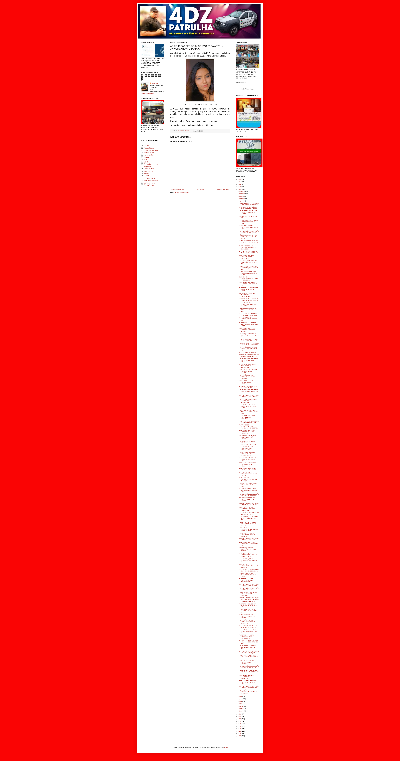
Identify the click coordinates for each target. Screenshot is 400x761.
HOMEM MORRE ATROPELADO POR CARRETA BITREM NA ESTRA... (248, 523)
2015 (239, 728)
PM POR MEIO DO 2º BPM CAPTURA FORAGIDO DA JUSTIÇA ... (247, 534)
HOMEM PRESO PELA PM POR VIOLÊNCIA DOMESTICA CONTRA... (248, 212)
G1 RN (146, 162)
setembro (242, 198)
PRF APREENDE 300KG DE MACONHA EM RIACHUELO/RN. (247, 295)
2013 (239, 733)
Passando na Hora (151, 150)
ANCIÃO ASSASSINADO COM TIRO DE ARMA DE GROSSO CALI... (248, 605)
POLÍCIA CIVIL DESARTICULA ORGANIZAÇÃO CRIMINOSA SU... (248, 560)
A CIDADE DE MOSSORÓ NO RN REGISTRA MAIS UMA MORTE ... (248, 242)
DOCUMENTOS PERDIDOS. (247, 601)
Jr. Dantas (180, 130)
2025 (239, 182)
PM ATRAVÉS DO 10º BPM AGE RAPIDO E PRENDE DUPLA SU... (248, 348)
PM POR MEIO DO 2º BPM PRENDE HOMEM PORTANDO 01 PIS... (248, 227)
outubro (241, 196)
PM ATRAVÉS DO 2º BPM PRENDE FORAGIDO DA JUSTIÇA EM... (247, 622)
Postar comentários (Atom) (182, 192)
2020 (239, 716)
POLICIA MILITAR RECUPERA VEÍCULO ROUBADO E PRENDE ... (247, 499)
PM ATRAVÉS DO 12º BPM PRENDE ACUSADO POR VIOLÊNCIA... (247, 662)
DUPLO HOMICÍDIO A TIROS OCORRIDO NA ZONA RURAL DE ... (248, 611)
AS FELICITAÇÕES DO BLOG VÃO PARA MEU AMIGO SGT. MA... (249, 666)
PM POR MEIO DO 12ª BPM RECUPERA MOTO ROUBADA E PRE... (248, 284)
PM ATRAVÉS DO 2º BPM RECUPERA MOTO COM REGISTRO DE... (247, 509)
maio (240, 701)
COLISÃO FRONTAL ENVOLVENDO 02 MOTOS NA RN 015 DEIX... (248, 304)
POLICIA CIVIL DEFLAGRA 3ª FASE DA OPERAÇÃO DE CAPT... (247, 459)
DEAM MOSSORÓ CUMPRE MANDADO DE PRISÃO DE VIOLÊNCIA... (247, 575)
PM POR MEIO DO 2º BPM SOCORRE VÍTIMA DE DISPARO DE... (246, 677)
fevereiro (242, 708)
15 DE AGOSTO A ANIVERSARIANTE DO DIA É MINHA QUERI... (248, 479)
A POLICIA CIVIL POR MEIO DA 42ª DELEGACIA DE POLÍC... (248, 626)
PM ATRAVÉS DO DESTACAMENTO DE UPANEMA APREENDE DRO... (248, 426)
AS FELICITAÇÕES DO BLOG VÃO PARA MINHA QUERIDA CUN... (249, 585)
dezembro (242, 191)
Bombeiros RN (149, 178)
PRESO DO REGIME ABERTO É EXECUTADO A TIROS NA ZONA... (248, 682)
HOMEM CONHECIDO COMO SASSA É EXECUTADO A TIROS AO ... (249, 335)
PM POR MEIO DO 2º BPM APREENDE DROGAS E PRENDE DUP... (246, 636)
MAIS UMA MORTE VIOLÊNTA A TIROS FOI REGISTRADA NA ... (248, 207)
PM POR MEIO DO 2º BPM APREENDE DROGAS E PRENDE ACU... (246, 257)
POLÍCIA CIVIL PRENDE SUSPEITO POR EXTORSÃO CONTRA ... (248, 474)
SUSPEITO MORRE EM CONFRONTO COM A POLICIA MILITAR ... (248, 565)
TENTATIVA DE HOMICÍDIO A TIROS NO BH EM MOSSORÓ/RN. (247, 366)
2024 (239, 184)
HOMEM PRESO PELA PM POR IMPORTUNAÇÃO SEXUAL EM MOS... (248, 267)
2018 (239, 721)
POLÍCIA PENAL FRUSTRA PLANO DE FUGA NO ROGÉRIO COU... (246, 453)
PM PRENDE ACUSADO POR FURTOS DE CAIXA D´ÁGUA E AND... (248, 412)
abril (240, 703)
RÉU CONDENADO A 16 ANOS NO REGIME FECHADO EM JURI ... (248, 236)
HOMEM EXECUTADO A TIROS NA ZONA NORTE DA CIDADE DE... (249, 513)
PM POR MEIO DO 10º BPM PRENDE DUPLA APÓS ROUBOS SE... (247, 432)
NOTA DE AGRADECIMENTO (247, 352)
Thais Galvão (149, 153)
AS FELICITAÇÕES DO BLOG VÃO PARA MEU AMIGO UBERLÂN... (249, 598)
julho (240, 696)
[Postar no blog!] (196, 131)
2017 (239, 723)
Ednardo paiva (149, 183)
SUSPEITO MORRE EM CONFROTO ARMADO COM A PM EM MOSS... (248, 278)
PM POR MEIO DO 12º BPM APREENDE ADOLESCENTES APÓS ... (248, 544)
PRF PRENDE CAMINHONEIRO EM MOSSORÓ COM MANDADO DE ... (248, 401)
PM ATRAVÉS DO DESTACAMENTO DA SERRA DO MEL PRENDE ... (248, 529)
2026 (239, 179)
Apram (146, 157)
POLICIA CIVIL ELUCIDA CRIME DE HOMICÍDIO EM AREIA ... (248, 314)
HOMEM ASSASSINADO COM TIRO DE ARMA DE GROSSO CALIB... (248, 490)
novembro (242, 193)
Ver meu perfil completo (147, 93)
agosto (241, 201)
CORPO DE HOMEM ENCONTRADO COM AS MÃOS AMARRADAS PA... (249, 555)
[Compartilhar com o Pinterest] (202, 131)
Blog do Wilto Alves (151, 180)
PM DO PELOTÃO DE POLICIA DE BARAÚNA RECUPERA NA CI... (249, 203)
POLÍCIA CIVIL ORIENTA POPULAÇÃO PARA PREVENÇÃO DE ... (246, 448)
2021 (239, 714)
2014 (239, 731)
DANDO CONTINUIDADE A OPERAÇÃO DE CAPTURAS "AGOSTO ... (248, 549)
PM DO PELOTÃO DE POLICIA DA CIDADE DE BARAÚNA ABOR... (249, 344)
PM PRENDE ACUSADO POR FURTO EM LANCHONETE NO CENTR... (248, 324)
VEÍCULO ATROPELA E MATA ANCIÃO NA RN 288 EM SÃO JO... (248, 631)
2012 (239, 736)
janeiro (241, 711)
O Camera (147, 145)
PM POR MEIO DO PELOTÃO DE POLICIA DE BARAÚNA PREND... (248, 289)
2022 (239, 189)
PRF (145, 159)
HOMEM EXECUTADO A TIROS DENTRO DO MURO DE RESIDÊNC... (248, 593)
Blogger (226, 747)
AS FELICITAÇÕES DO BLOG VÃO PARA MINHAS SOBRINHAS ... (249, 687)
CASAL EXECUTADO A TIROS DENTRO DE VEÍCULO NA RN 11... (248, 657)
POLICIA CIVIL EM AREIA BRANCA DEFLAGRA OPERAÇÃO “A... (249, 652)
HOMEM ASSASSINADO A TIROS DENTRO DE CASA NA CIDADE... (248, 360)
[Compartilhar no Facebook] (200, 131)
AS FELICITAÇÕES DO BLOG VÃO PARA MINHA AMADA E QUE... (249, 355)
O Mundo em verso (151, 164)
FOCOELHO (148, 176)
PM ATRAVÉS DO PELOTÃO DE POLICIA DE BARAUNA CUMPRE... (248, 371)
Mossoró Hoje (149, 169)
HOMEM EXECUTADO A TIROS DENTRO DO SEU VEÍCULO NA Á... (249, 671)
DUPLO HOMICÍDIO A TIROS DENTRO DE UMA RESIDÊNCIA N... (247, 417)
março (241, 706)
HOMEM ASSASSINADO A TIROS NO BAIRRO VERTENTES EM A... (248, 391)
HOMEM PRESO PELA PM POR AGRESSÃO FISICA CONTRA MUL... (248, 262)
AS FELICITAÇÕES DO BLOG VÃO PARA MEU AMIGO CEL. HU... (249, 504)
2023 (239, 186)
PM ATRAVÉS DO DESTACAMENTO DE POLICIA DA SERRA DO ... (248, 692)
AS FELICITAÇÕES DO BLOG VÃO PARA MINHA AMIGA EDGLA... (249, 396)
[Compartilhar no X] (198, 131)
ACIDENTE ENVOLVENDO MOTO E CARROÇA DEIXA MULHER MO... (248, 642)
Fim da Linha (149, 148)
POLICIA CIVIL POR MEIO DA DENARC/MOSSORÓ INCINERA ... (247, 437)
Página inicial (200, 189)
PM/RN (146, 173)
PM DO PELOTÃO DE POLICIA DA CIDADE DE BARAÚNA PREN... (249, 299)
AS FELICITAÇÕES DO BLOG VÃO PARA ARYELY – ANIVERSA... (249, 494)
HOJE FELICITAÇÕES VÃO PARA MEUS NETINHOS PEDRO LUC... (248, 518)
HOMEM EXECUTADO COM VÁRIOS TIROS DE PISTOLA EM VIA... (248, 406)
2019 (239, 719)
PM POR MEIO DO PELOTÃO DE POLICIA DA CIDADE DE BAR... (248, 469)
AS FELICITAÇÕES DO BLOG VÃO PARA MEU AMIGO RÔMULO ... (249, 232)
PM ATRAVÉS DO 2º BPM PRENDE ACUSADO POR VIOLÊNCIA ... (247, 376)
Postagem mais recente (177, 189)
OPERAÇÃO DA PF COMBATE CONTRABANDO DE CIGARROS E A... (247, 464)
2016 (239, 726)
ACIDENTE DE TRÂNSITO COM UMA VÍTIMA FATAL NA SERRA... (248, 484)
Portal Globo (148, 155)
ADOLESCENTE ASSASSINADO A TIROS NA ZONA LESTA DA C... (249, 570)
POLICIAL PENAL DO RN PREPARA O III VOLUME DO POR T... (248, 319)
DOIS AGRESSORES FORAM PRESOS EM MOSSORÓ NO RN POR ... (248, 273)
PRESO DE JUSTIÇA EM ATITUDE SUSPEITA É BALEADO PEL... (249, 421)
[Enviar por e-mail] (194, 131)
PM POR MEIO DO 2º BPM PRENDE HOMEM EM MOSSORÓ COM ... (246, 580)
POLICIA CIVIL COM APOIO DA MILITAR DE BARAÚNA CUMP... (249, 252)
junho (241, 699)
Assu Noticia (148, 171)
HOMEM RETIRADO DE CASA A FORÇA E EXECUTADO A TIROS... (248, 647)
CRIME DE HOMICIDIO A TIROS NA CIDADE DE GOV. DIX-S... (248, 386)
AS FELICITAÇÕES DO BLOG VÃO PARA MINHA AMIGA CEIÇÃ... (249, 539)
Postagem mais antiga (223, 189)
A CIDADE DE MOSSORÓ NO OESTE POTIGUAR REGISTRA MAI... (248, 309)
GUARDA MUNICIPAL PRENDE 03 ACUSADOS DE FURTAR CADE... (249, 222)
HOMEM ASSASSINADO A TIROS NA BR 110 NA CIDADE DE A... (248, 340)
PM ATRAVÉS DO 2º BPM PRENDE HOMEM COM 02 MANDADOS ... (247, 247)
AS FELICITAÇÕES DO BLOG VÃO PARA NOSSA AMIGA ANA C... (249, 589)
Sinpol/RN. (148, 166)
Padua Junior (149, 185)
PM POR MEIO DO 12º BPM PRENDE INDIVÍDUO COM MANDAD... (247, 330)
